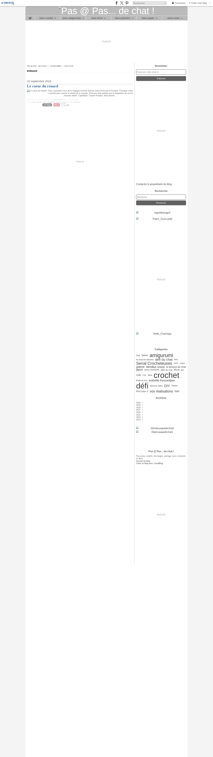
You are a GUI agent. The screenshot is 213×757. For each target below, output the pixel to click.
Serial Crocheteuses (154, 363)
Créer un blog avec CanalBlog (149, 463)
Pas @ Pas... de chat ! (37, 66)
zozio (176, 363)
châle (138, 375)
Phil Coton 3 (142, 391)
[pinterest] (127, 3)
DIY (167, 386)
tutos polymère (122, 18)
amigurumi (161, 355)
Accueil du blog (143, 461)
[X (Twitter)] (122, 3)
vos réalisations (161, 391)
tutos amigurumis (72, 18)
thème (145, 355)
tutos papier (148, 18)
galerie (140, 366)
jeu (182, 370)
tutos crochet (46, 18)
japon (139, 369)
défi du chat (164, 359)
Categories (55, 66)
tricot (176, 370)
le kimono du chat (176, 367)
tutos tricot (97, 18)
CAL (144, 375)
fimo (176, 359)
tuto (177, 391)
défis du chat (166, 370)
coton (182, 363)
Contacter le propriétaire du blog (154, 184)
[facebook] (117, 3)
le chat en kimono (145, 359)
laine (150, 375)
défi (142, 386)
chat (138, 355)
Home (30, 17)
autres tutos (173, 18)
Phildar (175, 386)
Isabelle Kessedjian (162, 380)
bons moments (152, 370)
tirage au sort (141, 380)
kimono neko (156, 386)
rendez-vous (155, 367)
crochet (166, 375)
